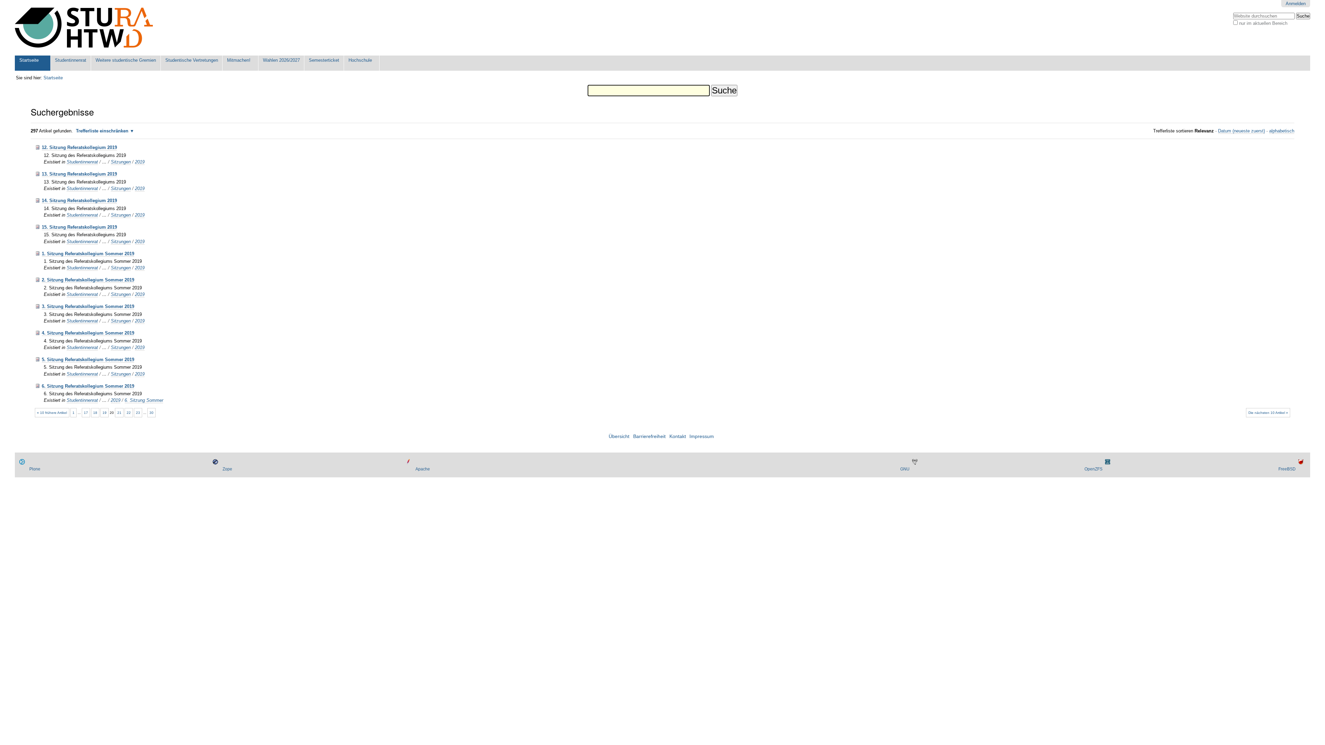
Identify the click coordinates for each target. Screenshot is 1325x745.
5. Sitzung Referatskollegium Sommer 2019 (88, 359)
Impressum (701, 436)
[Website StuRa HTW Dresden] (84, 28)
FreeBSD (1287, 469)
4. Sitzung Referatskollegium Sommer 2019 (88, 333)
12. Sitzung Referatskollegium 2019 (79, 147)
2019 (140, 162)
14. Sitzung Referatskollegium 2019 (79, 200)
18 (95, 413)
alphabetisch (1281, 130)
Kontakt (677, 436)
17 (86, 413)
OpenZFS (1093, 469)
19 (104, 413)
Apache (422, 469)
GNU (905, 469)
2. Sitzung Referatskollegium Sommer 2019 (88, 279)
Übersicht (619, 436)
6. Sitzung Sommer (144, 400)
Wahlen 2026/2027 (281, 60)
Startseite (29, 60)
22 (129, 413)
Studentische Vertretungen (191, 60)
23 (138, 413)
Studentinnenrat (70, 60)
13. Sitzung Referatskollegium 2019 (79, 174)
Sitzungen (121, 162)
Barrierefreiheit (649, 436)
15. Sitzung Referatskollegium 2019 (79, 227)
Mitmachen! (239, 60)
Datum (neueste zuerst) (1241, 130)
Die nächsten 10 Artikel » (1268, 413)
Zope (227, 469)
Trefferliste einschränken (102, 130)
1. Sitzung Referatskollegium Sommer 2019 (88, 253)
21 (119, 413)
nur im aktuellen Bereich (1263, 23)
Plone (34, 469)
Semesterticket (324, 60)
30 (151, 413)
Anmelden (1296, 3)
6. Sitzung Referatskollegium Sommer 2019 (88, 386)
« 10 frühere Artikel (52, 413)
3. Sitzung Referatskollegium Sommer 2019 (88, 306)
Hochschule (360, 60)
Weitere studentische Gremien (126, 60)
